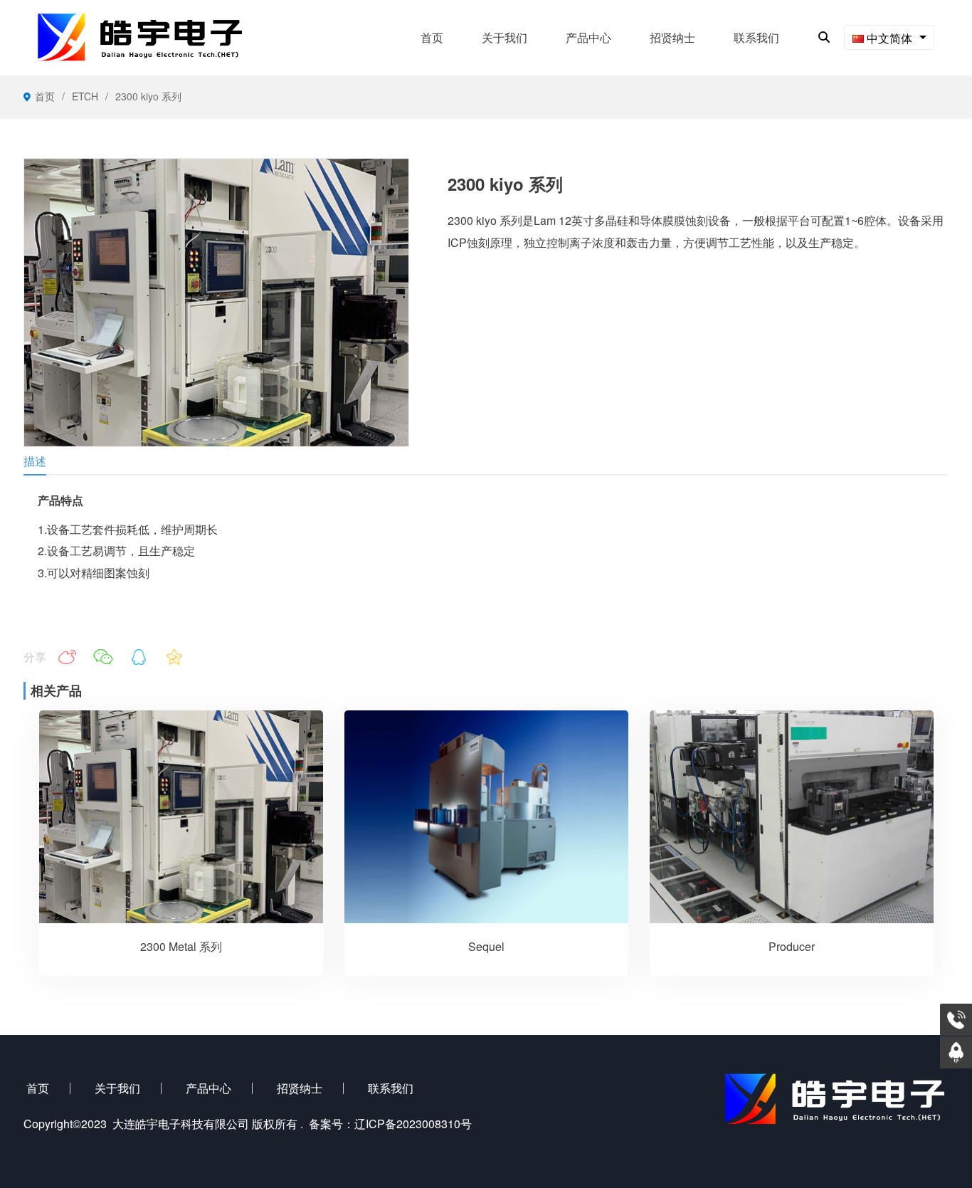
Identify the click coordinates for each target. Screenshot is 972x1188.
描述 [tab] (34, 461)
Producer (791, 946)
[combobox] (889, 37)
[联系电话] (956, 1020)
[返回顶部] (956, 1052)
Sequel (486, 946)
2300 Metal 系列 (181, 946)
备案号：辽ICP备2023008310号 (390, 1123)
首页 (45, 96)
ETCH (85, 96)
